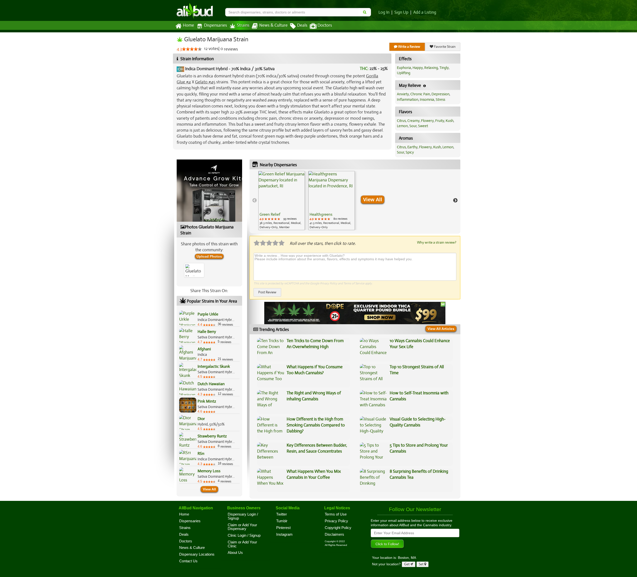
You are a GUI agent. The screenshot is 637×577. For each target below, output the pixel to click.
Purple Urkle (208, 314)
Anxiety (403, 94)
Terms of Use (336, 514)
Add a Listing (424, 12)
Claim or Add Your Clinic (242, 544)
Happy (418, 67)
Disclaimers (334, 534)
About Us (235, 553)
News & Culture (273, 25)
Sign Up (401, 12)
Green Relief (270, 214)
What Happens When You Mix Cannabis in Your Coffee (314, 474)
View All (209, 489)
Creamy (413, 120)
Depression (440, 94)
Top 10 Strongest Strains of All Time (417, 369)
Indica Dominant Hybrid (206, 68)
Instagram (284, 534)
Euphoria (404, 67)
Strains (243, 25)
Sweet (423, 126)
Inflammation (407, 99)
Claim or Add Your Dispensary (242, 527)
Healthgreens (321, 214)
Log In (383, 12)
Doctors (325, 25)
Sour (413, 126)
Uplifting (403, 73)
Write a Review (408, 47)
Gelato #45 (205, 82)
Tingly (444, 67)
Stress (440, 99)
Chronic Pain (420, 94)
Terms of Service (353, 283)
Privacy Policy (328, 283)
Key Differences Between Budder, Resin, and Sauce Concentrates (317, 448)
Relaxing (431, 67)
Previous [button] (254, 200)
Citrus (401, 120)
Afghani (204, 349)
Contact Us (188, 561)
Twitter (281, 514)
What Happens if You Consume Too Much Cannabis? (315, 369)
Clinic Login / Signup (244, 535)
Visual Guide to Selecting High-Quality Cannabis (418, 422)
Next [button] (455, 200)
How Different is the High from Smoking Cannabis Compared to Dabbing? (316, 425)
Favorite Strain (444, 47)
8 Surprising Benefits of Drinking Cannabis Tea (419, 474)
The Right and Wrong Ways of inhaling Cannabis (314, 396)
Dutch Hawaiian (211, 383)
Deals (302, 25)
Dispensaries (215, 25)
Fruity (439, 120)
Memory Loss (209, 471)
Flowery (427, 120)
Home (188, 25)
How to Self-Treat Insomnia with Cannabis (419, 396)
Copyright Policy (338, 528)
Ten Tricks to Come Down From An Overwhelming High (315, 343)
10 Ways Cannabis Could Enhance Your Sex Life (420, 343)
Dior (201, 418)
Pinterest (283, 528)
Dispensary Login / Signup (243, 516)
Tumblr (281, 521)
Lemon (402, 126)
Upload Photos (209, 256)
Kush (449, 120)
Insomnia (427, 99)
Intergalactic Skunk (214, 366)
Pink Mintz (207, 401)
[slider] (192, 49)
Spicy (410, 152)
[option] (281, 200)
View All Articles (440, 329)
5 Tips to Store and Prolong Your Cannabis (419, 448)
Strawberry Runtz (212, 436)
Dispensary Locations (196, 554)
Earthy (412, 147)
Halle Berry (207, 331)
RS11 (201, 453)
